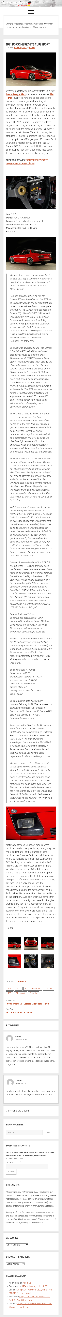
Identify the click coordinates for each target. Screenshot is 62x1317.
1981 (10, 988)
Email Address (13, 1162)
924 (19, 988)
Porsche (21, 981)
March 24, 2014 (20, 48)
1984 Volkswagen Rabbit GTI (35, 1286)
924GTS (48, 988)
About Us (27, 1283)
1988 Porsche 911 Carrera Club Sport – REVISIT (28, 1004)
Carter (32, 48)
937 (9, 993)
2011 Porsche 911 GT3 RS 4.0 (20, 1012)
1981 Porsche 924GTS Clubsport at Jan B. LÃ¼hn (27, 161)
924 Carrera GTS (32, 988)
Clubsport (20, 993)
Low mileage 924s (16, 94)
